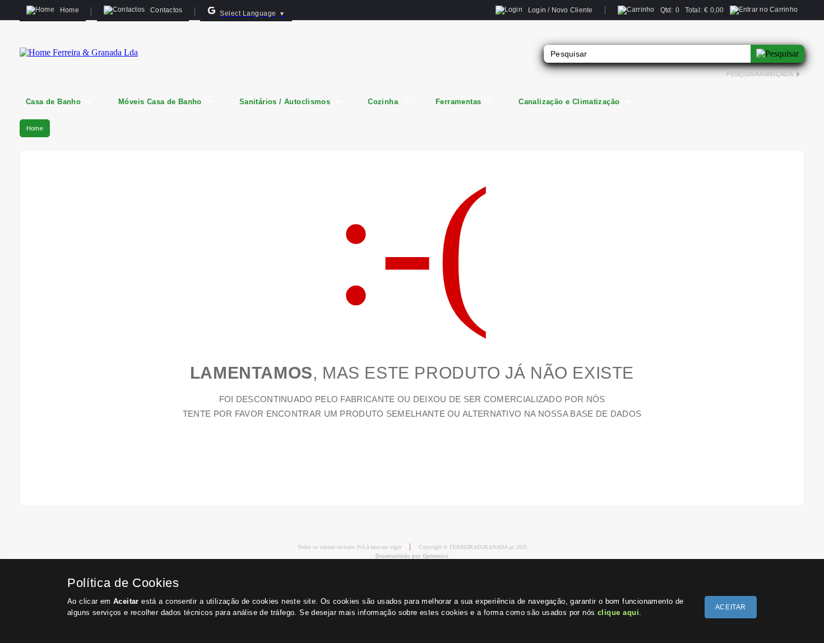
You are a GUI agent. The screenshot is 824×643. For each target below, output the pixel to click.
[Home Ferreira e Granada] (79, 52)
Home (34, 128)
